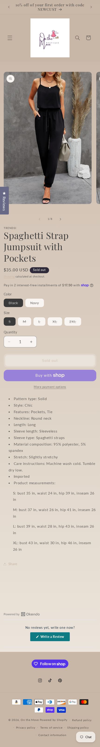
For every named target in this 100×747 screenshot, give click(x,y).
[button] (9, 37)
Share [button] (12, 564)
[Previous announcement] (9, 7)
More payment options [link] (50, 387)
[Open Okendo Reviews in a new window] (22, 614)
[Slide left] (39, 219)
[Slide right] (60, 219)
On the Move (30, 719)
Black (16, 304)
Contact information (52, 735)
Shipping (9, 276)
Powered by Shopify (53, 719)
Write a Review (55, 637)
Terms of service (51, 727)
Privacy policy (25, 727)
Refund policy (82, 720)
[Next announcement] (91, 7)
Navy (37, 304)
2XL (75, 322)
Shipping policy (78, 727)
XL (57, 322)
